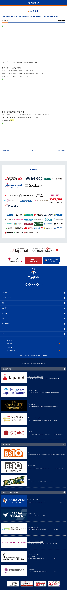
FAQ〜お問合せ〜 (11, 350)
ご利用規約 (9, 340)
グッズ (4, 318)
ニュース (4, 292)
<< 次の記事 (5, 150)
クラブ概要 (9, 343)
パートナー (5, 328)
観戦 (3, 303)
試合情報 (4, 308)
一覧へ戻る (33, 150)
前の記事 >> (61, 150)
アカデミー (5, 323)
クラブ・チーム (6, 297)
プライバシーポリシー (12, 347)
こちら (12, 120)
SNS (3, 334)
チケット (4, 313)
